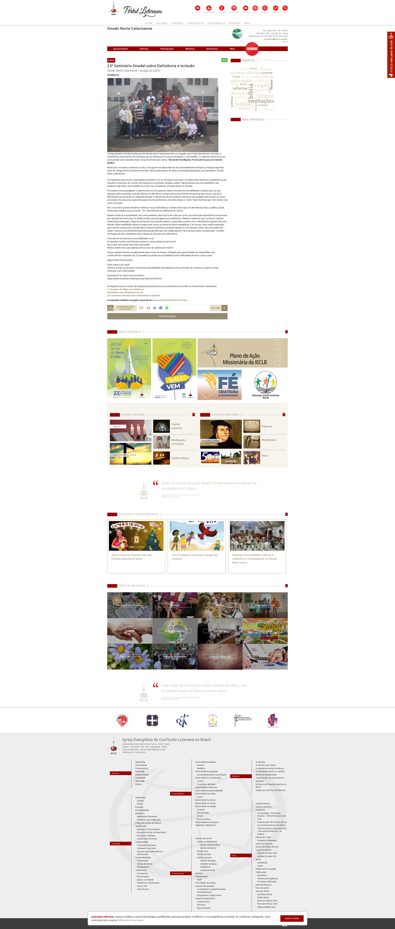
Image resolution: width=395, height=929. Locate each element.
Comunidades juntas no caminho (270, 771)
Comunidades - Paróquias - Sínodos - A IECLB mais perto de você (271, 816)
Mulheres (201, 768)
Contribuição (142, 860)
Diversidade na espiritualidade (209, 790)
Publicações (261, 872)
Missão (138, 784)
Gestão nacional (204, 857)
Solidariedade (141, 842)
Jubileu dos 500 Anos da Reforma (271, 790)
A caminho (260, 762)
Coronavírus (142, 873)
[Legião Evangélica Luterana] (212, 720)
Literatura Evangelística (267, 878)
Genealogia (262, 862)
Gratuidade (140, 778)
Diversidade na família (205, 793)
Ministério (139, 813)
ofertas (253, 68)
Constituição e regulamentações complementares (211, 890)
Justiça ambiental (144, 864)
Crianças (201, 809)
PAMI (199, 880)
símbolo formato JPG (266, 856)
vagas (261, 85)
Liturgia (140, 801)
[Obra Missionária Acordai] (242, 720)
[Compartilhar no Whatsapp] (166, 308)
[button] (167, 316)
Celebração (140, 797)
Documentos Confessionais (209, 895)
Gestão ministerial (208, 848)
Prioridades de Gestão (205, 883)
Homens (200, 765)
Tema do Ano (143, 889)
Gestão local (202, 851)
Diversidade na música (205, 800)
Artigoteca (262, 875)
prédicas (261, 81)
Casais (200, 797)
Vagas (260, 866)
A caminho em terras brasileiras (270, 768)
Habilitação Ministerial (147, 816)
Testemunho (141, 870)
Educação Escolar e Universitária (151, 832)
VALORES (161, 23)
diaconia (239, 93)
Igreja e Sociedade (145, 880)
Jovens (200, 816)
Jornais (200, 781)
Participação (167, 49)
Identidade (140, 762)
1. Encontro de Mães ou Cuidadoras (125, 289)
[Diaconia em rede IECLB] (272, 720)
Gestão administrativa (210, 845)
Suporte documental (204, 886)
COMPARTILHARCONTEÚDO (125, 308)
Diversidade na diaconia (206, 787)
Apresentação (120, 49)
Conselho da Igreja (208, 864)
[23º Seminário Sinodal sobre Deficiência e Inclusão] (162, 115)
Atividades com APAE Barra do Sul (125, 292)
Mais (232, 49)
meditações (261, 101)
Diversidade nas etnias (205, 803)
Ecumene (139, 807)
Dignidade (140, 771)
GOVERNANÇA (216, 23)
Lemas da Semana (264, 843)
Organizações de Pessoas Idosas (272, 822)
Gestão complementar (207, 841)
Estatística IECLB (264, 894)
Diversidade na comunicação (208, 778)
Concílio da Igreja (208, 860)
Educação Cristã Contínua (148, 829)
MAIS (247, 23)
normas (235, 84)
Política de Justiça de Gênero (148, 823)
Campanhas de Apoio (146, 845)
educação (241, 80)
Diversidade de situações (206, 771)
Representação (204, 908)
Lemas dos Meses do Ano (267, 847)
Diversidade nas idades (205, 806)
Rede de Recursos (264, 885)
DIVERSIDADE (195, 23)
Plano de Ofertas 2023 (267, 901)
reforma (240, 88)
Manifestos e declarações (148, 883)
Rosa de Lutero (262, 888)
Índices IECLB (263, 897)
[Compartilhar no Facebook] (160, 308)
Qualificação (140, 826)
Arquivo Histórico (264, 807)
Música (140, 804)
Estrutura (201, 905)
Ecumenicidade (142, 775)
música (245, 77)
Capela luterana (263, 803)
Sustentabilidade (143, 857)
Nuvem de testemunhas (266, 775)
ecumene (267, 72)
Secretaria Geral (207, 870)
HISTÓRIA (235, 23)
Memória (190, 49)
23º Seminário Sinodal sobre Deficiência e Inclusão (133, 295)
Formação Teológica (146, 835)
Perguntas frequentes (267, 840)
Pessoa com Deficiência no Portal (169, 300)
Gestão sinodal (203, 854)
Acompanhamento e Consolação (211, 775)
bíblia (250, 91)
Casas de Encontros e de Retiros (271, 825)
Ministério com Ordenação (149, 820)
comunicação (263, 76)
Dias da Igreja (143, 876)
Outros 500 (142, 886)
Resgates (260, 781)
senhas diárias (245, 72)
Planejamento (143, 867)
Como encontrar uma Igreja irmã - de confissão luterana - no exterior (271, 831)
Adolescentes (203, 813)
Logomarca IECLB (263, 850)
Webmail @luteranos (266, 907)
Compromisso (141, 768)
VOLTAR (215, 308)
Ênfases (144, 49)
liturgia (266, 69)
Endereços (212, 49)
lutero (243, 69)
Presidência (205, 867)
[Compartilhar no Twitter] (154, 308)
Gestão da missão (203, 838)
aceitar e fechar (292, 918)
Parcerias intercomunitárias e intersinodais (150, 852)
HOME (149, 23)
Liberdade (139, 781)
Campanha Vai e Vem (146, 848)
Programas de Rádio (206, 784)
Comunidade (141, 765)
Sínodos (199, 873)
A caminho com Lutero (266, 765)
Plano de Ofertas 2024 (267, 904)
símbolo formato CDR (267, 853)
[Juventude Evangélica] (122, 720)
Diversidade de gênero (205, 762)
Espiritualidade (142, 810)
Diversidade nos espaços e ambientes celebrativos (207, 823)
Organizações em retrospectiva (270, 778)
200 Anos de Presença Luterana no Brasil (271, 785)
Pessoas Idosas (204, 819)
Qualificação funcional (147, 839)
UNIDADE (177, 23)
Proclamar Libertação (266, 881)
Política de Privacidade (266, 869)
